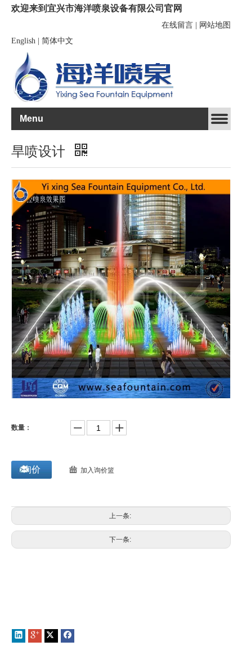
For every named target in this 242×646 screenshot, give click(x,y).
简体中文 (57, 41)
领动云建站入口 (38, 617)
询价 (32, 469)
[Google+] (35, 636)
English (23, 41)
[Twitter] (51, 636)
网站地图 (215, 25)
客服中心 (126, 617)
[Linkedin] (18, 636)
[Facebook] (67, 636)
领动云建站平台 (78, 607)
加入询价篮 (97, 470)
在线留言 (177, 25)
